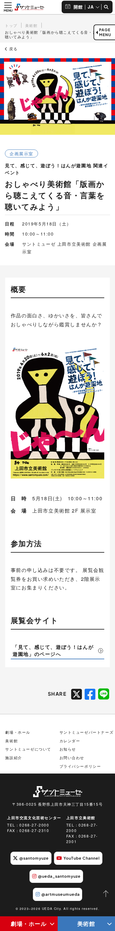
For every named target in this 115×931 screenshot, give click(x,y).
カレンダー (69, 740)
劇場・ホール (29, 923)
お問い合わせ (72, 757)
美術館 (31, 25)
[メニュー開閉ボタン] (7, 7)
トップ (11, 25)
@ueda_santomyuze (59, 876)
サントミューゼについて (28, 748)
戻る (12, 49)
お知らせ (67, 748)
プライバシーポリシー (80, 766)
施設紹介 (13, 757)
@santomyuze (34, 858)
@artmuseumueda (60, 894)
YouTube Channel (81, 858)
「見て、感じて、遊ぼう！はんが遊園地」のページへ (53, 650)
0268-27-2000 (34, 824)
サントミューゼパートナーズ (86, 732)
